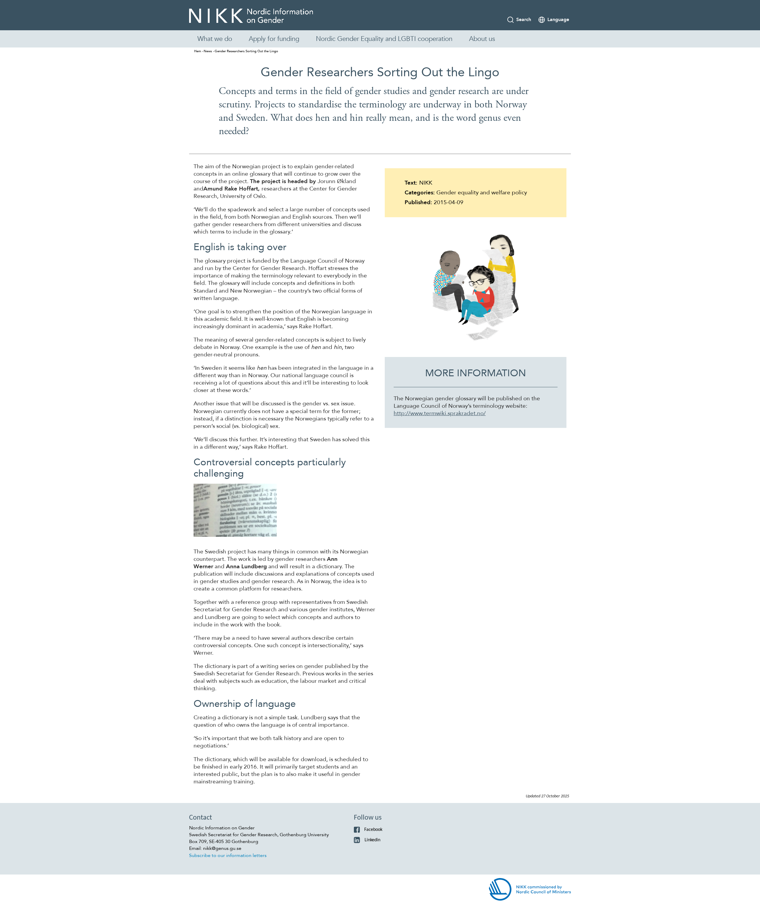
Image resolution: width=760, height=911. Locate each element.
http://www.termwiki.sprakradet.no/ (440, 413)
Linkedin (372, 840)
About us (482, 38)
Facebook (373, 829)
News (208, 51)
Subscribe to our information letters (228, 855)
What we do (214, 38)
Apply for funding (274, 38)
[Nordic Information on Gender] (251, 15)
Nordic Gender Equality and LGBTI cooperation (384, 38)
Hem (197, 51)
